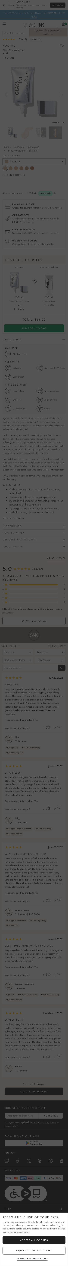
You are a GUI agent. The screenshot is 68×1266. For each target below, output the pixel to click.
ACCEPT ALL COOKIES (34, 1240)
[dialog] (34, 1239)
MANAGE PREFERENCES (32, 1258)
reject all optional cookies (34, 1250)
